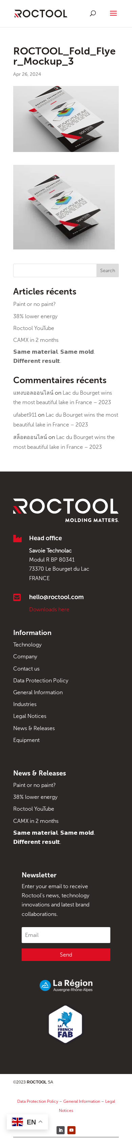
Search (107, 270)
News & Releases (34, 728)
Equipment (26, 740)
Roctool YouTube (33, 328)
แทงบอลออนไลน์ (33, 393)
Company (25, 656)
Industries (25, 704)
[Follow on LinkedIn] (61, 1130)
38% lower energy (35, 316)
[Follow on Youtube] (71, 1130)
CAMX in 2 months (36, 340)
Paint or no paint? (34, 304)
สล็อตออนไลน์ (30, 437)
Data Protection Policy (40, 680)
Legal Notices (29, 716)
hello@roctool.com (56, 597)
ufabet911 (25, 415)
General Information (38, 692)
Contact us (26, 668)
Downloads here (49, 609)
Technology (27, 644)
